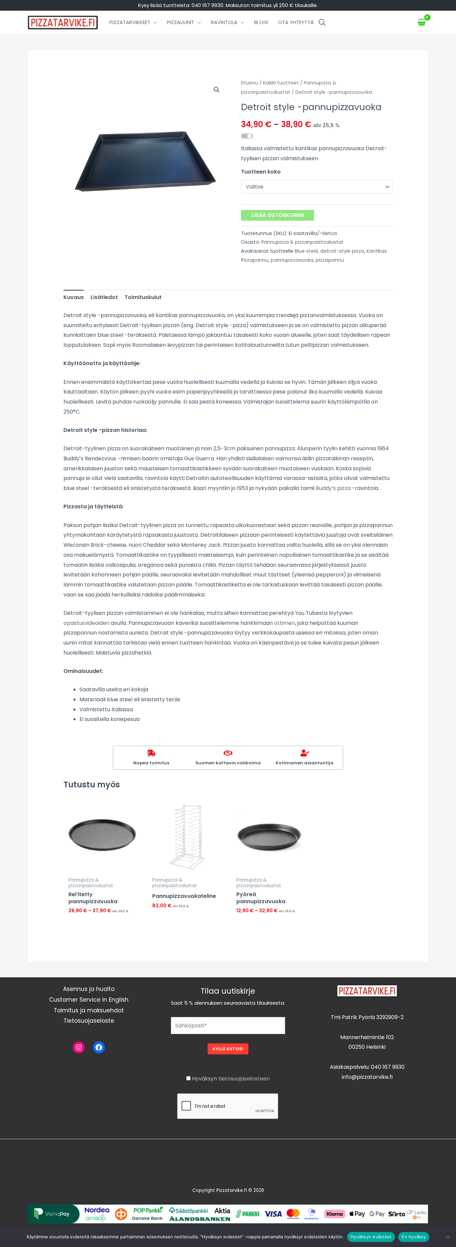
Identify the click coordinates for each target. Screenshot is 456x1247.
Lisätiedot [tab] (104, 297)
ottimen (284, 623)
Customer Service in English (89, 1000)
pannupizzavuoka (292, 260)
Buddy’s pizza (333, 488)
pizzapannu (330, 260)
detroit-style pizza (342, 251)
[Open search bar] (322, 22)
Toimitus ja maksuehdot (89, 1010)
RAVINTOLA (224, 22)
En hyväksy (414, 1236)
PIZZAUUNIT (180, 22)
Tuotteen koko (261, 172)
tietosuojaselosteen (244, 1078)
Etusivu (249, 82)
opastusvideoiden (86, 623)
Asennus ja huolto (89, 989)
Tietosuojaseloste (88, 1021)
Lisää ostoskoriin (277, 215)
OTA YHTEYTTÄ (296, 22)
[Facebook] (99, 1047)
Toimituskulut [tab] (143, 297)
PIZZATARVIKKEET (129, 22)
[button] (217, 90)
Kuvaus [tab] (73, 297)
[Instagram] (79, 1047)
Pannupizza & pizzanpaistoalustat (302, 242)
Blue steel (306, 251)
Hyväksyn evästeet (371, 1236)
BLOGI (261, 22)
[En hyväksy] (447, 1237)
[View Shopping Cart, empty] (421, 22)
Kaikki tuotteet (281, 82)
